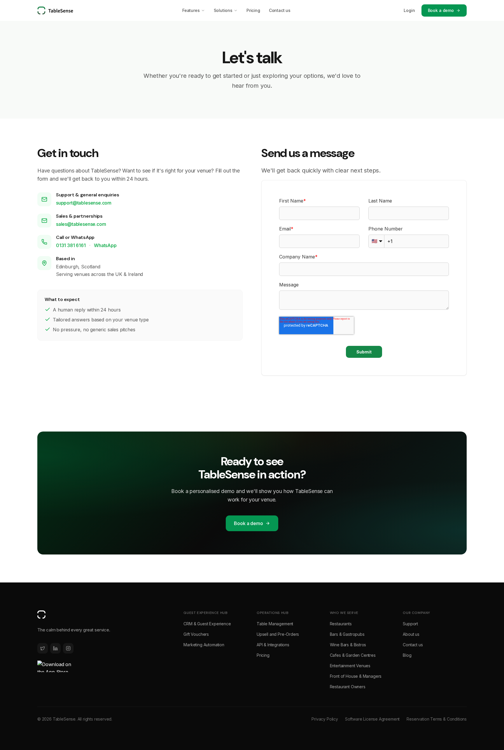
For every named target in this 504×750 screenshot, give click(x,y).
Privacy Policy (325, 718)
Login (409, 10)
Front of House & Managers (356, 676)
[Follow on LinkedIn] (55, 648)
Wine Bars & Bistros (348, 644)
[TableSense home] (55, 10)
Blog (407, 655)
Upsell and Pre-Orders (278, 634)
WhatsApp (105, 245)
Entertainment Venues (350, 665)
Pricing (253, 10)
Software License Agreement (372, 718)
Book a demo (441, 10)
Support (410, 623)
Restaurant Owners (347, 686)
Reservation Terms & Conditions (437, 718)
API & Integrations (273, 644)
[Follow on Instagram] (68, 648)
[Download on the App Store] (54, 666)
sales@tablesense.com (81, 224)
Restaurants (341, 623)
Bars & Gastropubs (347, 634)
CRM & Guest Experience (207, 623)
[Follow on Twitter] (42, 648)
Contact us (279, 10)
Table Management (275, 623)
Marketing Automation (203, 644)
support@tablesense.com (83, 203)
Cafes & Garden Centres (353, 655)
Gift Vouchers (196, 634)
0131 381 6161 (71, 245)
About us (411, 634)
